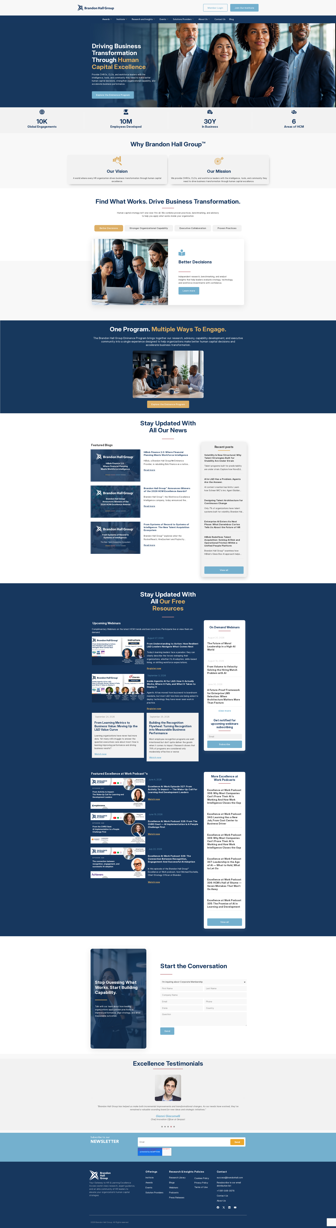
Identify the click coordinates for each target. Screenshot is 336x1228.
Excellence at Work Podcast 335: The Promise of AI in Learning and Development (224, 903)
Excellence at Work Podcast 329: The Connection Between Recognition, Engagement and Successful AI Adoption (171, 859)
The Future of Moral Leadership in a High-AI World (221, 646)
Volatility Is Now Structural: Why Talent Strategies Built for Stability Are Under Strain (222, 458)
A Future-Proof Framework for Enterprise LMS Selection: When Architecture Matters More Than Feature (223, 696)
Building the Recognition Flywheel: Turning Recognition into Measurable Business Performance (170, 728)
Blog (231, 19)
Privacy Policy (201, 1182)
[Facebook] (218, 1207)
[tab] (109, 228)
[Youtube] (235, 1207)
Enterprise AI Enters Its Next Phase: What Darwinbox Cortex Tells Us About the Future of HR (222, 524)
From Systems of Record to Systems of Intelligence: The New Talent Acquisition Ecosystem (166, 527)
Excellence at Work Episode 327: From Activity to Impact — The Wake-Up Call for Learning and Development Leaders (172, 789)
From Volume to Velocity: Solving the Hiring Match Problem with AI (222, 669)
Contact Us (219, 19)
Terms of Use (201, 1187)
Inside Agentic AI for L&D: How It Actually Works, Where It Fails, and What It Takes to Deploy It (171, 684)
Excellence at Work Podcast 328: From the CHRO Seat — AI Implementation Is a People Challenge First (173, 824)
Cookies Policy (201, 1178)
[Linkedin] (229, 1207)
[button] (92, 1098)
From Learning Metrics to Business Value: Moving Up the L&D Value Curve (116, 726)
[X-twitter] (223, 1207)
